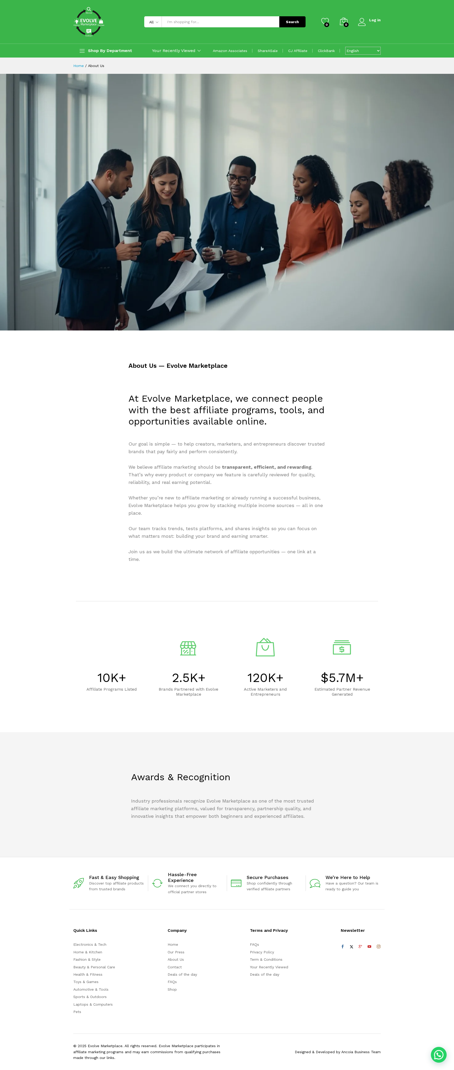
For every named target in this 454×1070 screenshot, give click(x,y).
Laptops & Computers (93, 1004)
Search (292, 22)
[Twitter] (351, 947)
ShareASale (268, 51)
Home (173, 944)
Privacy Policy (262, 952)
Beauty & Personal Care (94, 967)
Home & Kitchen (87, 952)
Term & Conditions (266, 959)
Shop (172, 989)
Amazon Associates (230, 51)
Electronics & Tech (89, 944)
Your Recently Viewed (269, 967)
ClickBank (326, 51)
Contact (175, 967)
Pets (77, 1012)
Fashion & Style (87, 959)
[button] (439, 1055)
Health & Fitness (87, 974)
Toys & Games (86, 982)
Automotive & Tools (91, 989)
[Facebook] (342, 947)
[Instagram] (378, 946)
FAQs (172, 982)
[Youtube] (369, 947)
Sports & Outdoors (90, 997)
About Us (176, 959)
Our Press (176, 952)
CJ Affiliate (297, 51)
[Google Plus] (360, 947)
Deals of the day (182, 974)
